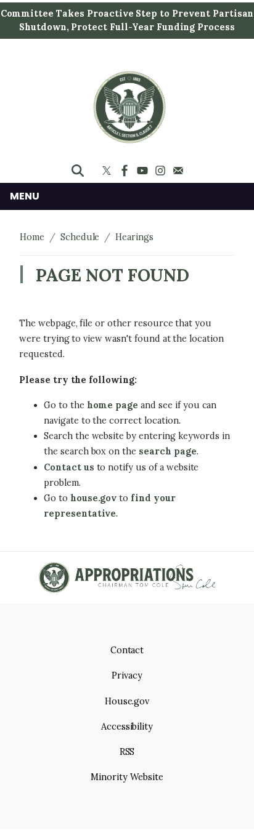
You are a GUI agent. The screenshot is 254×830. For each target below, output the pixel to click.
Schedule (80, 237)
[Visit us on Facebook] (126, 170)
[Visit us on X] (108, 170)
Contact (127, 650)
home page (113, 405)
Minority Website (127, 777)
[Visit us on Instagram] (162, 170)
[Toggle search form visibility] (77, 170)
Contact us (69, 467)
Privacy (127, 675)
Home (32, 237)
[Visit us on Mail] (180, 170)
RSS (127, 751)
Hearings (134, 237)
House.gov (127, 701)
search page (168, 451)
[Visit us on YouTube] (144, 170)
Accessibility (127, 726)
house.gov (93, 498)
